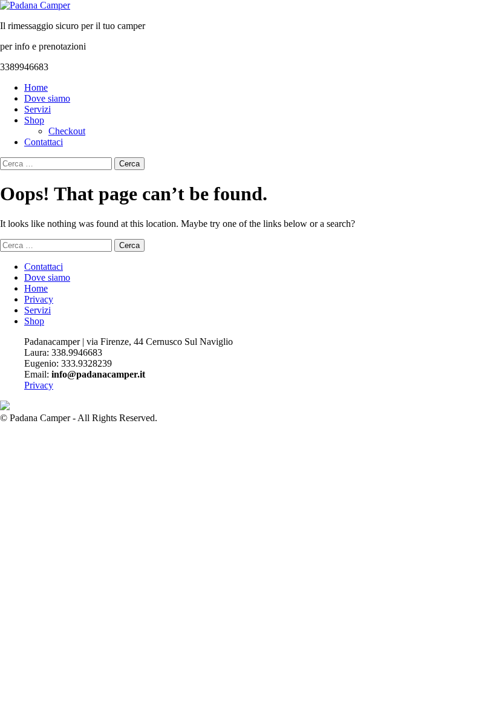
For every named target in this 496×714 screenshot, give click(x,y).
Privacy (38, 299)
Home (36, 87)
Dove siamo (47, 98)
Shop (34, 120)
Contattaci (43, 142)
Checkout (66, 131)
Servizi (37, 109)
